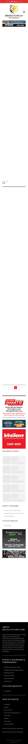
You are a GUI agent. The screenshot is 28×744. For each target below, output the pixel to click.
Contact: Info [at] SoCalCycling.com (12, 712)
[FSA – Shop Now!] (14, 25)
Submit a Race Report (9, 678)
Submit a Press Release (9, 675)
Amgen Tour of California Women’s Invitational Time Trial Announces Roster (12, 144)
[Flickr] (9, 1)
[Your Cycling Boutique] (14, 554)
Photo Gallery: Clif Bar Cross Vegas (14, 359)
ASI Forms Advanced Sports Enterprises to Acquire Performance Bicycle (12, 162)
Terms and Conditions (9, 724)
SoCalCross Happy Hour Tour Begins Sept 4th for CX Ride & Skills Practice (13, 382)
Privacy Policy (7, 721)
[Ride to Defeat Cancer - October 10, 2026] (14, 21)
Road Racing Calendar (9, 516)
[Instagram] (12, 1)
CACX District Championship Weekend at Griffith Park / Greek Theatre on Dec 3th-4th (12, 272)
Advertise (6, 707)
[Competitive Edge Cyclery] (14, 538)
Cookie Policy (7, 715)
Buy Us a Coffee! (8, 710)
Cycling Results (7, 525)
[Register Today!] (14, 423)
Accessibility (7, 704)
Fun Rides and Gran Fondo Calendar (12, 510)
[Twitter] (15, 1)
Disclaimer (6, 718)
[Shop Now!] (14, 438)
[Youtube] (17, 1)
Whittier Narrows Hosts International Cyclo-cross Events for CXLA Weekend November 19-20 (13, 294)
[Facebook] (7, 1)
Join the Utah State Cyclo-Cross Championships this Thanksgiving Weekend (12, 316)
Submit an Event (8, 681)
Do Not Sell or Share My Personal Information (12, 732)
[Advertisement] (14, 574)
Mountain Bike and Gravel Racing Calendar (13, 513)
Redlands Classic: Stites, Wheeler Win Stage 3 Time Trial (12, 107)
